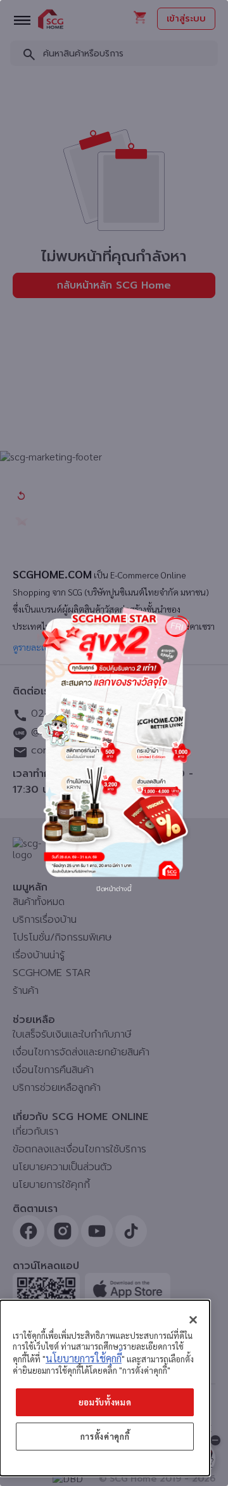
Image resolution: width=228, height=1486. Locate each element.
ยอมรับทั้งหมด (105, 1402)
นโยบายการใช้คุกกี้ (84, 1358)
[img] (114, 743)
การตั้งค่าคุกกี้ (105, 1436)
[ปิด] (193, 1320)
